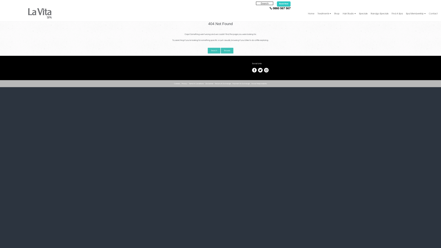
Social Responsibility (259, 84)
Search (214, 51)
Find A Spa (397, 14)
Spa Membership (415, 14)
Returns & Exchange (223, 84)
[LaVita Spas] (40, 13)
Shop (336, 14)
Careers (177, 84)
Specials (363, 14)
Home (311, 14)
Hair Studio (348, 14)
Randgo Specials (379, 14)
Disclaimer (209, 84)
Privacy (184, 84)
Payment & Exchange (241, 84)
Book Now (283, 4)
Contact (433, 14)
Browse (227, 51)
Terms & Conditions (196, 84)
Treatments (323, 14)
